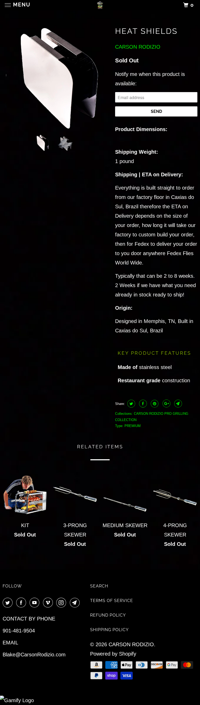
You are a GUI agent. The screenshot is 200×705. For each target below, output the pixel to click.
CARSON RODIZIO (137, 47)
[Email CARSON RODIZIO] (76, 603)
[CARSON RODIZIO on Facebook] (22, 603)
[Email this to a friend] (177, 404)
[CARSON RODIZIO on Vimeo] (49, 603)
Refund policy (108, 615)
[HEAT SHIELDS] (56, 76)
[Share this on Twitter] (130, 404)
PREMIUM (132, 426)
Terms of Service (111, 600)
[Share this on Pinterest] (154, 404)
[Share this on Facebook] (142, 404)
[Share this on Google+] (165, 404)
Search (99, 586)
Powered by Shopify (113, 654)
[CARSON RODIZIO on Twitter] (9, 603)
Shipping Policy (109, 629)
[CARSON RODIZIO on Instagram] (62, 603)
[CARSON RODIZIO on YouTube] (35, 603)
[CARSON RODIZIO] (100, 5)
